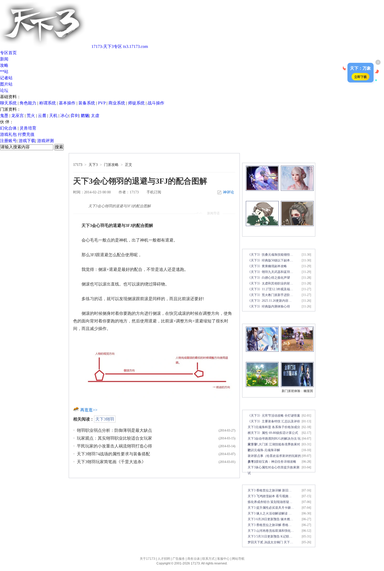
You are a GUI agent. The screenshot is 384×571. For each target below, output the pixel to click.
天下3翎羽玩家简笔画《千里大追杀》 (111, 462)
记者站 (6, 78)
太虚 (95, 115)
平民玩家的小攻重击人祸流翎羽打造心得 (114, 446)
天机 (53, 115)
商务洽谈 (193, 559)
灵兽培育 (28, 128)
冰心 (64, 115)
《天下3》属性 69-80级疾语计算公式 (273, 433)
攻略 (4, 65)
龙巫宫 (17, 115)
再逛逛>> (88, 410)
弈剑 (75, 115)
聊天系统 (8, 103)
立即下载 (360, 76)
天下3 (93, 165)
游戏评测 (45, 140)
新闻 (4, 59)
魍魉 (85, 115)
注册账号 (8, 140)
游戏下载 (27, 140)
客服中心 (223, 559)
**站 (4, 71)
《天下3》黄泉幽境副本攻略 (267, 266)
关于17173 (147, 559)
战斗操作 (156, 103)
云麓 (42, 115)
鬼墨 (4, 115)
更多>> (309, 158)
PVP (102, 103)
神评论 (228, 192)
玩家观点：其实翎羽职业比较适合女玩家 (114, 438)
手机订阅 (154, 192)
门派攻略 (111, 165)
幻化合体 (8, 128)
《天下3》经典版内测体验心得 (269, 306)
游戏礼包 (8, 134)
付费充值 (26, 134)
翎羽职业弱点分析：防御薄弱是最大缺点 (114, 430)
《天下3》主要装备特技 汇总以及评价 (274, 421)
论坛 (4, 90)
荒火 (31, 115)
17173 (77, 165)
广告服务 (178, 559)
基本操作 (67, 103)
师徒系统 (136, 103)
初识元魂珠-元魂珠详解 (264, 450)
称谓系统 (47, 103)
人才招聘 (164, 559)
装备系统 (86, 103)
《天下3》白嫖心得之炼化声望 (269, 277)
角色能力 (28, 103)
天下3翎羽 (104, 419)
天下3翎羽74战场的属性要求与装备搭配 (113, 454)
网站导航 (238, 559)
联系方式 (208, 559)
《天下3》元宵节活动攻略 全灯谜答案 (274, 415)
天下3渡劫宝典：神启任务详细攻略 (272, 461)
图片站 (6, 84)
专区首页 (8, 53)
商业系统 (116, 103)
